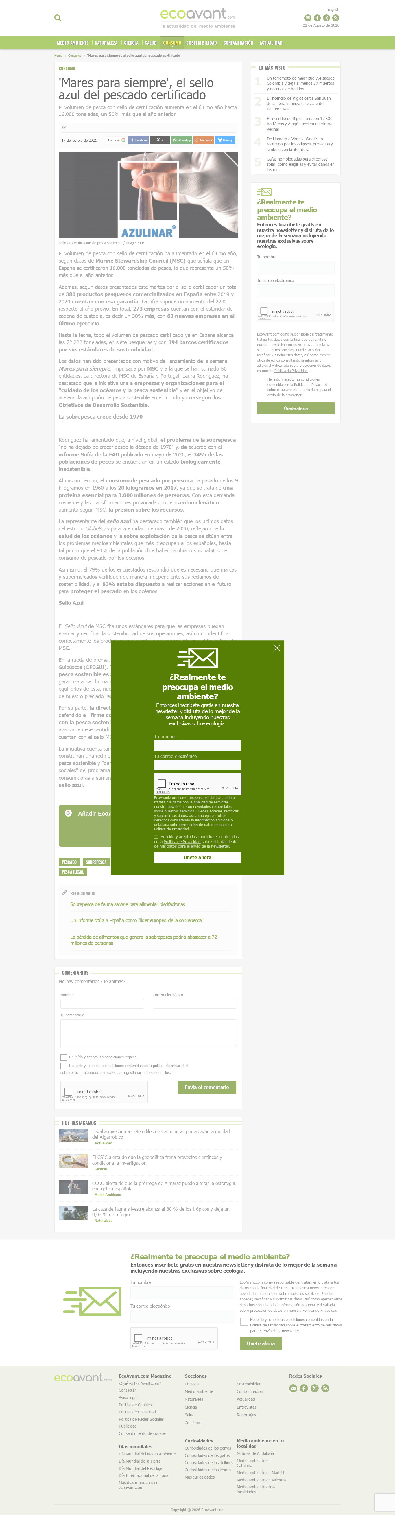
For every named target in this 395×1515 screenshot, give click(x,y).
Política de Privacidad (171, 829)
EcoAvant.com (165, 797)
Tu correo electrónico (175, 756)
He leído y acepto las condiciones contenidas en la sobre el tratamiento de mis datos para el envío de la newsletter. (196, 841)
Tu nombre (165, 737)
